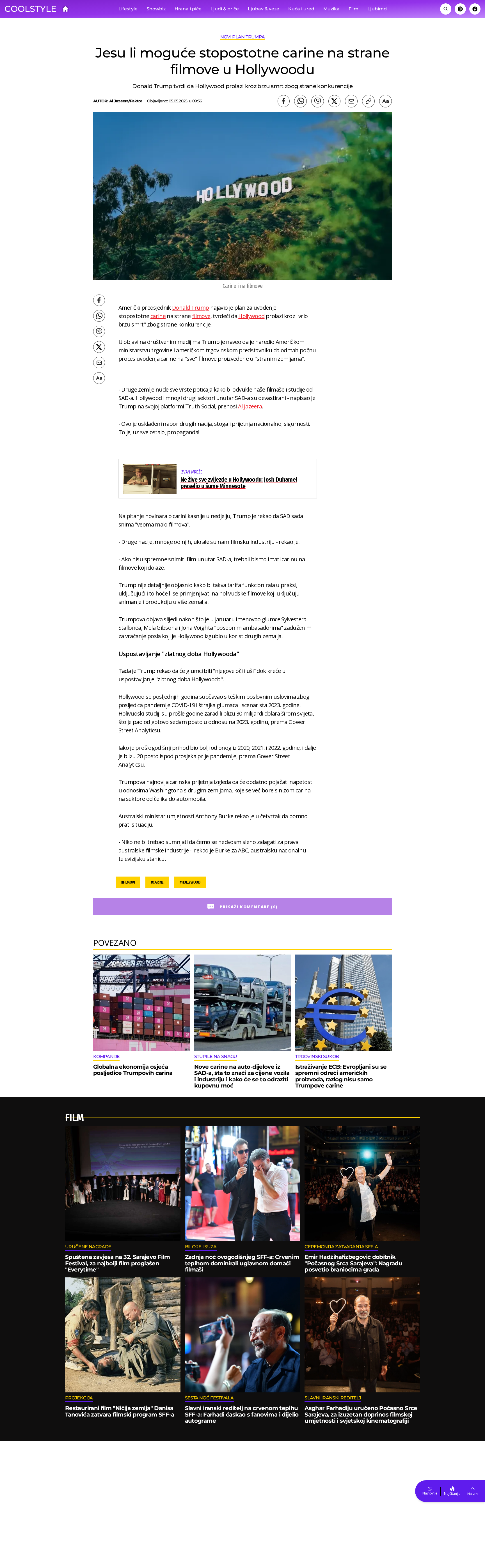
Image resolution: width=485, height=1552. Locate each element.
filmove (201, 316)
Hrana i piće (188, 9)
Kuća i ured (301, 9)
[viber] (317, 101)
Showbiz (156, 9)
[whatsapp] (300, 101)
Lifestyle (128, 9)
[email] (351, 101)
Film (353, 9)
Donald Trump (190, 307)
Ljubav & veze (263, 9)
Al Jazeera (250, 406)
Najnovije (429, 1493)
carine (158, 316)
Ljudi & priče (225, 9)
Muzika (331, 9)
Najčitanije (452, 1493)
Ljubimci (377, 9)
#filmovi (128, 882)
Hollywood (251, 316)
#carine (157, 882)
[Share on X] (334, 101)
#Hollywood (190, 882)
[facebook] (284, 101)
